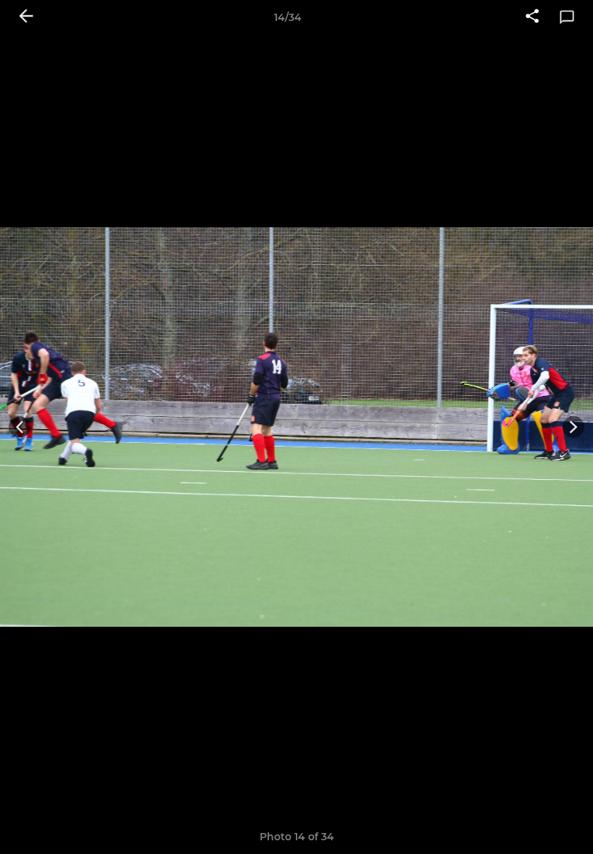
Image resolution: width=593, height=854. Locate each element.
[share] (532, 17)
